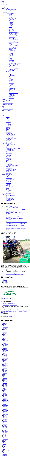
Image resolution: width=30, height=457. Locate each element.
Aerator (10, 14)
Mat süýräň (11, 94)
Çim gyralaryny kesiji (13, 66)
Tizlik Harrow (12, 65)
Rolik (10, 20)
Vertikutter (11, 29)
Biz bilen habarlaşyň (7, 104)
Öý (4, 7)
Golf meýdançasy (10, 13)
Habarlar (8, 100)
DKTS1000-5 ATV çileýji (12, 207)
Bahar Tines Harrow (13, 64)
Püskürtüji (11, 23)
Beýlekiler (8, 91)
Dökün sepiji (12, 37)
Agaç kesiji (11, 38)
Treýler (10, 28)
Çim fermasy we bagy (11, 71)
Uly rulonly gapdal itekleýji (15, 63)
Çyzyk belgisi (12, 50)
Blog (4, 99)
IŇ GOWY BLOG (17, 311)
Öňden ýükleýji (12, 95)
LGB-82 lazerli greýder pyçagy (15, 274)
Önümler (5, 12)
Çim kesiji (11, 22)
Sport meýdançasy (10, 40)
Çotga (10, 17)
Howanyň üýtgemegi (13, 42)
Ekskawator (11, 98)
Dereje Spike (12, 30)
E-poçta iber (3, 314)
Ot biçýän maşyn (12, 34)
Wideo (4, 101)
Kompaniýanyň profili (11, 9)
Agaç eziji (11, 90)
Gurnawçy (11, 19)
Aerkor (10, 73)
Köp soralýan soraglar (8, 103)
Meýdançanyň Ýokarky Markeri (13, 148)
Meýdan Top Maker (13, 45)
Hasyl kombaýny (12, 18)
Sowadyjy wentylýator (14, 35)
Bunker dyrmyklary (13, 33)
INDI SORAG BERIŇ (6, 298)
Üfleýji (10, 15)
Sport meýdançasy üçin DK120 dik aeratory (16, 223)
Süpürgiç (11, 24)
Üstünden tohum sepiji (14, 32)
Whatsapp (10, 316)
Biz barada (5, 8)
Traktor (10, 27)
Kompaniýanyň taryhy (11, 10)
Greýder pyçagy (12, 47)
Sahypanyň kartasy (8, 311)
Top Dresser (11, 25)
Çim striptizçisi (12, 84)
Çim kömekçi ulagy (13, 39)
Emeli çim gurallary (13, 93)
